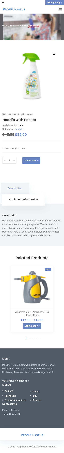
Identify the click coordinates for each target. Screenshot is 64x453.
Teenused (10, 395)
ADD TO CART (31, 326)
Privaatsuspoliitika (15, 400)
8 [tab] (38, 338)
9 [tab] (40, 338)
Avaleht (9, 390)
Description (14, 188)
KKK (34, 395)
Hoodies (14, 25)
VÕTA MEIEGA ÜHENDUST (14, 381)
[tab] (15, 188)
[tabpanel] (32, 299)
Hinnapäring (53, 2)
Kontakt (37, 400)
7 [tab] (36, 338)
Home (5, 25)
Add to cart (30, 160)
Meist (35, 391)
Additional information (23, 199)
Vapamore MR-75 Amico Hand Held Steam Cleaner (32, 313)
